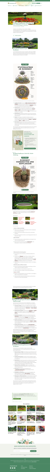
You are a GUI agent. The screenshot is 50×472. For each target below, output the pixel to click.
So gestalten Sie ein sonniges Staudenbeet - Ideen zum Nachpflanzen (21, 434)
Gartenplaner (16, 5)
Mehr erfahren (34, 461)
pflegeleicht (31, 105)
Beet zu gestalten (27, 373)
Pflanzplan (21, 256)
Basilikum (30, 311)
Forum (10, 5)
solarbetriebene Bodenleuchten (20, 369)
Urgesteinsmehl (29, 241)
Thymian (16, 109)
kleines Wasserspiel (31, 324)
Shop (33, 5)
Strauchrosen (17, 316)
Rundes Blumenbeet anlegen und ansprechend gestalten (12, 413)
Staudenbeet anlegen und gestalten (40, 422)
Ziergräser (35, 307)
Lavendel (35, 310)
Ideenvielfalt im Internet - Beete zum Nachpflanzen (21, 222)
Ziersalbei (26, 317)
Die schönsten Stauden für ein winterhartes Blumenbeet (21, 422)
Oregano (16, 312)
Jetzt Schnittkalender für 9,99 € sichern (30, 148)
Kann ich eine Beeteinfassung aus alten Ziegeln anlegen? (40, 413)
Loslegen (34, 0)
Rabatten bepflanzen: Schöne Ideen (40, 433)
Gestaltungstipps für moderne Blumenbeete (31, 422)
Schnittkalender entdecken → (17, 398)
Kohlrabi (30, 119)
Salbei (19, 109)
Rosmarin (33, 108)
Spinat (20, 120)
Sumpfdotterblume (26, 327)
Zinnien (32, 307)
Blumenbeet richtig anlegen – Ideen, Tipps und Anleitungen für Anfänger (12, 423)
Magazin (28, 5)
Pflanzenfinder (22, 5)
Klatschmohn (28, 307)
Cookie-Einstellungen (32, 468)
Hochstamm (31, 310)
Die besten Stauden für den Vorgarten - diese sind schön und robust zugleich (31, 434)
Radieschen (34, 119)
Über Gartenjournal (38, 5)
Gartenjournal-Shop (24, 467)
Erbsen (24, 120)
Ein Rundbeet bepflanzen (19, 413)
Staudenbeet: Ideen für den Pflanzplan (12, 433)
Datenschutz (31, 467)
